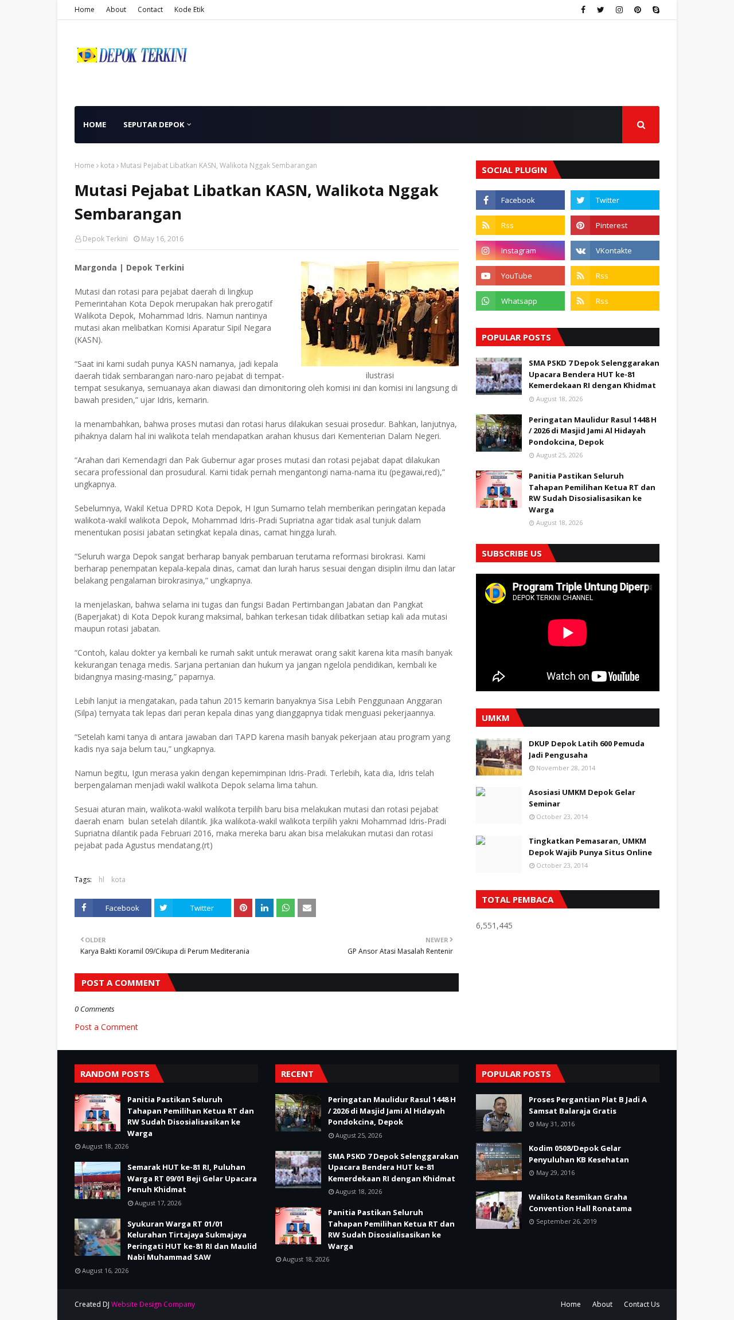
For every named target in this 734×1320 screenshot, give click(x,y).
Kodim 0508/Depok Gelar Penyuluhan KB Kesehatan (579, 1154)
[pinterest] (637, 9)
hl (101, 879)
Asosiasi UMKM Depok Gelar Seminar (582, 798)
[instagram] (619, 9)
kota (107, 165)
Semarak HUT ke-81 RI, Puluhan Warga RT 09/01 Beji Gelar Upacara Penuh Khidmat (192, 1178)
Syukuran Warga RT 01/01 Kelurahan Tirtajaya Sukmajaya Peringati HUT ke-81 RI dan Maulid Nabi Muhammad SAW (192, 1241)
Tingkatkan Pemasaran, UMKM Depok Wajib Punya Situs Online (590, 846)
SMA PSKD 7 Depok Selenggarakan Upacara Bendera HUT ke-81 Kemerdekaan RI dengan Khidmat (594, 374)
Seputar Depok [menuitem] (153, 124)
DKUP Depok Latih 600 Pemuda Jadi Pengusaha (587, 749)
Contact (150, 9)
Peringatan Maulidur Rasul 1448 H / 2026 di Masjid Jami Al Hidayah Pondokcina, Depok (593, 430)
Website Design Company (153, 1304)
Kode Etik (189, 9)
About (116, 9)
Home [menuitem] (94, 124)
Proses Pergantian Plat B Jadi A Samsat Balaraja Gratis (588, 1105)
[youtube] (520, 275)
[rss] (520, 225)
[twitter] (600, 9)
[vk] (615, 250)
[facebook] (583, 9)
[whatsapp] (520, 301)
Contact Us (641, 1304)
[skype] (654, 9)
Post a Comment (106, 1026)
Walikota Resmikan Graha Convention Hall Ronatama (580, 1202)
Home (85, 9)
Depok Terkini (105, 239)
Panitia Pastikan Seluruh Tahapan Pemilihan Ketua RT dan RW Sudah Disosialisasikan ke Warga (592, 493)
